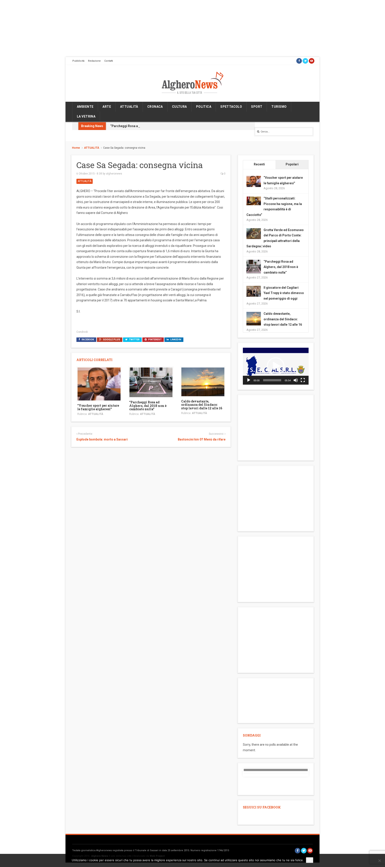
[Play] (248, 380)
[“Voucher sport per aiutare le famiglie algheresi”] (99, 384)
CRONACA (155, 106)
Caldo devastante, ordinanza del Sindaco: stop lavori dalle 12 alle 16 (201, 404)
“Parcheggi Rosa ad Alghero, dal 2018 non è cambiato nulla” (154, 126)
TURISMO (279, 106)
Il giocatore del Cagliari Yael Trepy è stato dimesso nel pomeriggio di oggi (284, 293)
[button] (276, 366)
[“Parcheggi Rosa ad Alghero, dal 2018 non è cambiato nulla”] (151, 382)
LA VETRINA (86, 116)
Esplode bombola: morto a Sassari (102, 439)
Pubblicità (78, 60)
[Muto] (295, 380)
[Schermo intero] (303, 380)
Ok (309, 860)
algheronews (114, 173)
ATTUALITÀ (129, 106)
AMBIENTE (85, 106)
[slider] (272, 380)
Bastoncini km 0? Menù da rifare (201, 439)
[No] (379, 860)
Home (76, 147)
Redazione (94, 60)
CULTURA (179, 106)
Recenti (259, 164)
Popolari (292, 164)
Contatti (108, 60)
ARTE (106, 106)
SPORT (256, 106)
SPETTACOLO (231, 106)
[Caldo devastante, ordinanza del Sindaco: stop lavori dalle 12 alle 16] (202, 381)
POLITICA (203, 106)
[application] (276, 366)
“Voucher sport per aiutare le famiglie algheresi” (98, 407)
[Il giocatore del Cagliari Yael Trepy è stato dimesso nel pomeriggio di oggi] (253, 291)
